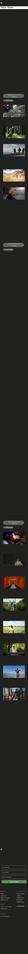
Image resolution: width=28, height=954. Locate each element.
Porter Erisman (7, 595)
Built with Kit (14, 885)
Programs (4, 908)
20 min (6, 576)
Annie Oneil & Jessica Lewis (11, 203)
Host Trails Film (6, 906)
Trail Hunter (10, 139)
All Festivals (5, 916)
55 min (6, 187)
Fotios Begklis (7, 617)
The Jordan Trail (13, 183)
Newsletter (4, 900)
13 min (6, 621)
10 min (6, 144)
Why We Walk (11, 701)
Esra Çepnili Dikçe (8, 573)
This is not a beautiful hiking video (12, 160)
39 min (6, 554)
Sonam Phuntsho (8, 684)
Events (3, 913)
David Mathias (7, 639)
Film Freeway (21, 893)
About (3, 891)
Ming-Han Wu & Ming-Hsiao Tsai (12, 550)
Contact (3, 895)
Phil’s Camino (11, 201)
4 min (5, 665)
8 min (5, 105)
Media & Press (5, 897)
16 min (6, 532)
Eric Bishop (6, 703)
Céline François (7, 662)
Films (2, 893)
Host (3, 904)
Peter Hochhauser (8, 165)
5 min (5, 169)
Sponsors (21, 906)
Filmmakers (21, 891)
